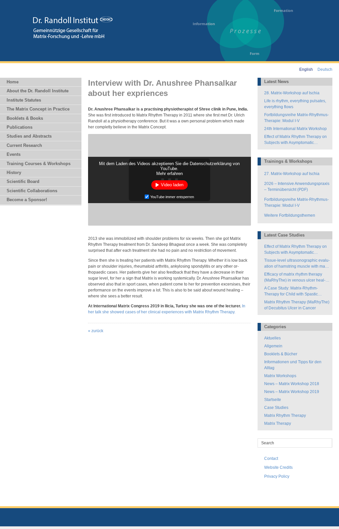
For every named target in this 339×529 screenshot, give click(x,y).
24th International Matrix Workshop (295, 128)
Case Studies (276, 407)
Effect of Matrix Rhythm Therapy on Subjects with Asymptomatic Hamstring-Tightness (295, 140)
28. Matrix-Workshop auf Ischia (291, 93)
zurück (95, 331)
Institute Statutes (24, 100)
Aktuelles (272, 338)
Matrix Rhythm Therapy (285, 415)
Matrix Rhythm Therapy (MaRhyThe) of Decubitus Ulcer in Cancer (296, 305)
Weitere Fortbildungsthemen (289, 215)
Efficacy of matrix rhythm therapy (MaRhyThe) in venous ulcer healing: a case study (294, 277)
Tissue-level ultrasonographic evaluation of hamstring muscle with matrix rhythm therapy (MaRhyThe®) (297, 263)
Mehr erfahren (169, 173)
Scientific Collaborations (32, 190)
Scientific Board (23, 181)
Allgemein (273, 346)
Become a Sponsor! (27, 199)
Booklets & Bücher (280, 354)
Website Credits (278, 467)
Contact (271, 458)
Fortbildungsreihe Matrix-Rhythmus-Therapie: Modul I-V (296, 117)
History (14, 172)
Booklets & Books (25, 118)
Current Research (24, 145)
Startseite (272, 399)
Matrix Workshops (280, 376)
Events (14, 154)
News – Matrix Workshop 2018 (291, 383)
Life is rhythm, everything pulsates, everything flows (295, 104)
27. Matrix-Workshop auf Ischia (291, 173)
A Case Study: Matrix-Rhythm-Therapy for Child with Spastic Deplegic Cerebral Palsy (291, 291)
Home (13, 81)
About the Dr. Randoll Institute (38, 90)
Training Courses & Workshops (39, 163)
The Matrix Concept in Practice (38, 109)
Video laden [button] (172, 184)
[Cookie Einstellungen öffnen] (15, 521)
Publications (19, 127)
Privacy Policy (276, 476)
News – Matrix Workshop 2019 (291, 391)
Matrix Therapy (277, 423)
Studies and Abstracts (29, 136)
